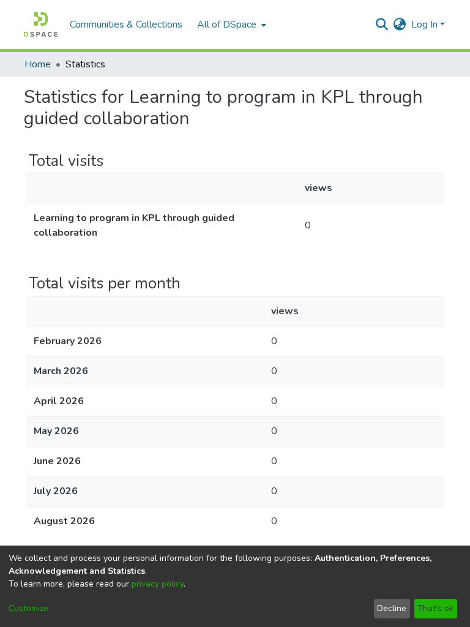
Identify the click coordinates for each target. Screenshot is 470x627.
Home (37, 64)
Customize (28, 608)
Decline (391, 608)
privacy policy (158, 584)
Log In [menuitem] (424, 24)
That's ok (435, 608)
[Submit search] (382, 24)
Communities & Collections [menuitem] (126, 24)
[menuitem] (230, 24)
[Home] (41, 24)
